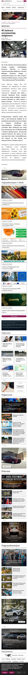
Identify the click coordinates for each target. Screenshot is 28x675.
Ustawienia (19, 672)
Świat (14, 7)
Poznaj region (9, 481)
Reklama (8, 659)
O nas (3, 659)
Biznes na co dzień (7, 200)
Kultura (7, 406)
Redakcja (13, 659)
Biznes (8, 7)
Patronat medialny (6, 661)
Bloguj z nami (21, 659)
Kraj (3, 7)
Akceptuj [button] (4, 672)
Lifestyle (21, 7)
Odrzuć (11, 672)
